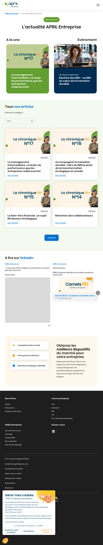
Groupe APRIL (10, 438)
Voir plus (52, 237)
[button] (5, 541)
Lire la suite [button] (10, 275)
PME (53, 411)
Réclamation (10, 483)
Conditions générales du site (16, 464)
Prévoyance (9, 408)
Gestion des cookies (13, 473)
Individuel (55, 408)
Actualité (8, 434)
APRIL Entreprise (11, 13)
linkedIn (53, 431)
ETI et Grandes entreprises (62, 418)
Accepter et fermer (46, 531)
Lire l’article (13, 175)
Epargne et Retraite (13, 411)
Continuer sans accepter (11, 531)
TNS (53, 404)
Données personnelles (14, 469)
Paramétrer (28, 531)
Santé (7, 404)
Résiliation (9, 488)
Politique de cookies (13, 478)
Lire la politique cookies (14, 522)
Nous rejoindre (11, 441)
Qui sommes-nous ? (13, 431)
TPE (53, 415)
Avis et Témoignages (13, 445)
